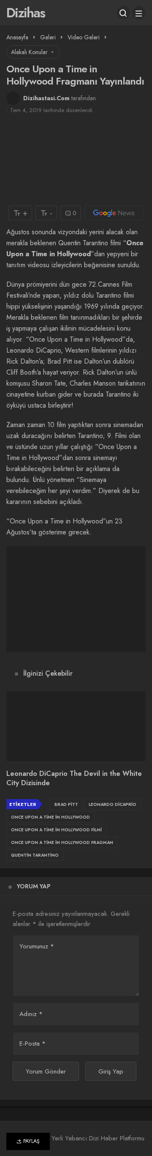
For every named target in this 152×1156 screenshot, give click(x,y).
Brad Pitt (66, 804)
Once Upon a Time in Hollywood (50, 817)
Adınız (31, 1014)
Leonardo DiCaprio (112, 804)
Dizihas (25, 12)
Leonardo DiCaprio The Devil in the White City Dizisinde (74, 778)
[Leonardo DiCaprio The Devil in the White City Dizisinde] (76, 726)
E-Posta (32, 1043)
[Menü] (139, 12)
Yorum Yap (33, 886)
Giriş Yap (110, 1071)
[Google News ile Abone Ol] (114, 212)
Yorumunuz (36, 946)
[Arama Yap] (123, 12)
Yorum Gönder (46, 1071)
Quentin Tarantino (35, 855)
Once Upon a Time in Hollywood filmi (56, 830)
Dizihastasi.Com (46, 98)
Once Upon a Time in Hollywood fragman (62, 842)
